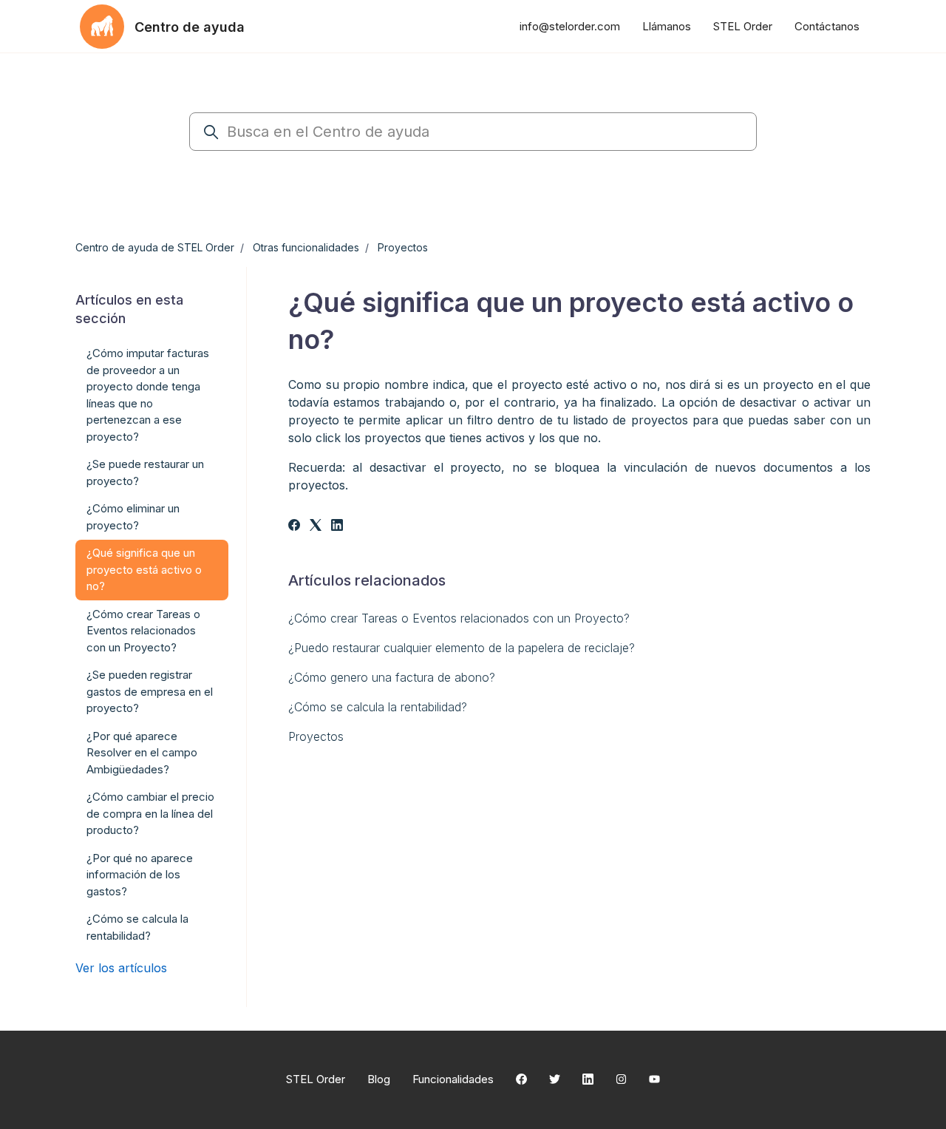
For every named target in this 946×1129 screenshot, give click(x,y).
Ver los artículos (121, 967)
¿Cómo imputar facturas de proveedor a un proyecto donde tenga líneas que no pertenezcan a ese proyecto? (147, 395)
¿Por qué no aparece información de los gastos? (139, 874)
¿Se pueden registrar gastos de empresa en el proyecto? (149, 691)
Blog (378, 1079)
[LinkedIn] (337, 526)
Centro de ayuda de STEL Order (154, 247)
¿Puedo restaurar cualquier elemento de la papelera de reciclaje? (461, 647)
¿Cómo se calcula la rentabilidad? (377, 706)
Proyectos (403, 247)
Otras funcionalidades (306, 247)
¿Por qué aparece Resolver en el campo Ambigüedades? (141, 752)
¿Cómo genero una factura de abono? (391, 677)
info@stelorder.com (570, 26)
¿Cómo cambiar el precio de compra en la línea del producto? (150, 813)
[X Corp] (315, 526)
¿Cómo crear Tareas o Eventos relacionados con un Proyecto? (459, 618)
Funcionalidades (453, 1079)
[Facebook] (294, 526)
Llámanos (666, 26)
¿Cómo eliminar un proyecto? (133, 516)
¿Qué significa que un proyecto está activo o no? (144, 569)
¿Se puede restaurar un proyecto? (145, 472)
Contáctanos (827, 26)
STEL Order (742, 26)
